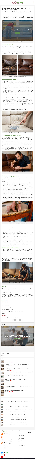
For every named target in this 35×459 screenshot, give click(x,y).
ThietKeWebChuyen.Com (17, 458)
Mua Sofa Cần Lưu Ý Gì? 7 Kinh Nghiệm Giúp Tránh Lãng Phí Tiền (17, 346)
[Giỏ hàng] (33, 2)
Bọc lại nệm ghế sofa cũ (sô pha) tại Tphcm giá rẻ (18, 419)
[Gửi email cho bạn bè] (18, 320)
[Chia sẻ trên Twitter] (16, 320)
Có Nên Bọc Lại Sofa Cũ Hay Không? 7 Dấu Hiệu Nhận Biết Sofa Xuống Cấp (18, 409)
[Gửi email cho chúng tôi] (5, 452)
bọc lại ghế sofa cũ (5, 296)
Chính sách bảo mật (21, 445)
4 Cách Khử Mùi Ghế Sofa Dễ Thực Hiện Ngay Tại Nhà (19, 406)
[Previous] (2, 336)
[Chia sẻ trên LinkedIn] (21, 320)
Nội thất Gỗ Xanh (28, 17)
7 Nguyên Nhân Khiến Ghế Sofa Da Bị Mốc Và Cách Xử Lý (19, 411)
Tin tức (2, 355)
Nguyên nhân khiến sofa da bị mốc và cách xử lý (10, 317)
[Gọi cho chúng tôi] (7, 452)
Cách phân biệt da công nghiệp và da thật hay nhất (18, 424)
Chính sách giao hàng (21, 443)
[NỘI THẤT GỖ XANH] (17, 2)
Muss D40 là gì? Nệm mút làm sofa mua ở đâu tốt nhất (19, 414)
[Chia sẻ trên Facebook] (15, 320)
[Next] (33, 336)
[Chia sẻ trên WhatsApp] (13, 320)
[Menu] (1, 2)
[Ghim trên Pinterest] (20, 320)
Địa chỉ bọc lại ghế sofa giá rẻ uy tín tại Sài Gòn (19, 422)
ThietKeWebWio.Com (22, 458)
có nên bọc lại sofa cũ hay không (24, 16)
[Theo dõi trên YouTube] (4, 455)
